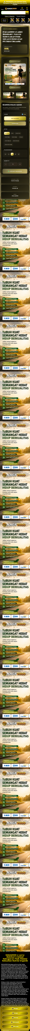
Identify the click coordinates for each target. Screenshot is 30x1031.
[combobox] (13, 12)
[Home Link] (11, 8)
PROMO (16, 1008)
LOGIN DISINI (15, 123)
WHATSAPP (16, 1022)
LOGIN (16, 1013)
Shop (2, 9)
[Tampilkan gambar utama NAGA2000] (9, 95)
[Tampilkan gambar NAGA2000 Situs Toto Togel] (21, 95)
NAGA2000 (4, 964)
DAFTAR (16, 1017)
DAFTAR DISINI (15, 118)
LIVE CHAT (16, 1026)
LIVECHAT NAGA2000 (16, 171)
